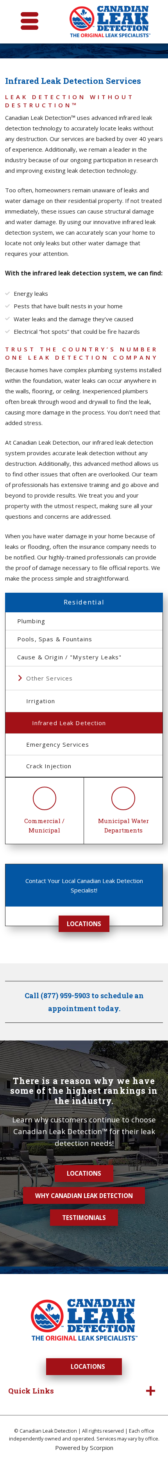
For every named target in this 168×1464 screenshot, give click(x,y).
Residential (84, 601)
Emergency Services (57, 744)
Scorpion (101, 1447)
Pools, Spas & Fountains (54, 639)
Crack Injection (49, 766)
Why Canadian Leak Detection (84, 1196)
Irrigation (40, 701)
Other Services (49, 678)
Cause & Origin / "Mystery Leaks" (69, 657)
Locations (84, 924)
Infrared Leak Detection (69, 723)
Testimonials (84, 1218)
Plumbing (31, 621)
